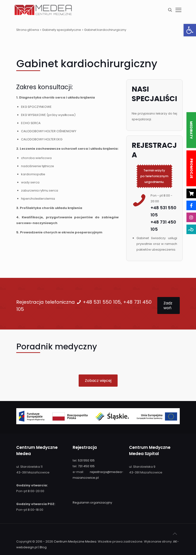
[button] (190, 30)
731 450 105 (86, 466)
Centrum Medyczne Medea (75, 541)
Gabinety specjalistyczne (61, 29)
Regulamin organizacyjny (92, 502)
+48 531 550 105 (102, 302)
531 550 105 (86, 460)
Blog (43, 547)
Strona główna (27, 29)
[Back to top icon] (175, 534)
